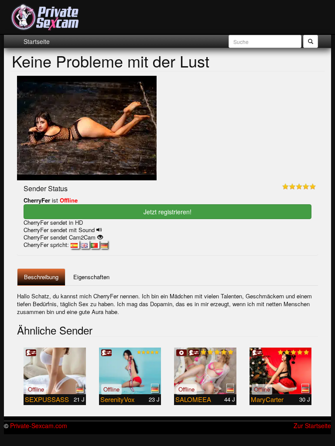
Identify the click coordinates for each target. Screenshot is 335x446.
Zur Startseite (312, 425)
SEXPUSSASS (47, 399)
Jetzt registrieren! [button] (167, 211)
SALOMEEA (193, 399)
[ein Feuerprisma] (281, 371)
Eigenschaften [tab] (91, 277)
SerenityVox (117, 399)
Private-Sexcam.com (38, 425)
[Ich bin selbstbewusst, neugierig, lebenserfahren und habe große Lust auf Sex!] (205, 371)
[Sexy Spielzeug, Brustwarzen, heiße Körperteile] (55, 371)
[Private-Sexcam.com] (45, 17)
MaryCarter (267, 399)
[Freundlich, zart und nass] (130, 371)
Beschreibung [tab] (41, 277)
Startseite (37, 41)
